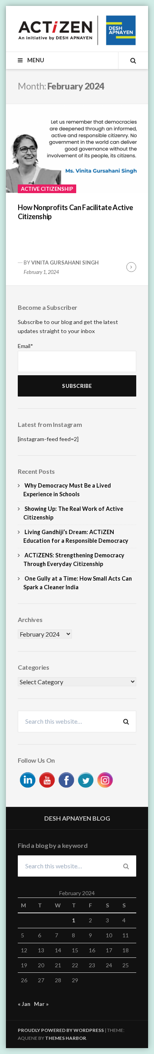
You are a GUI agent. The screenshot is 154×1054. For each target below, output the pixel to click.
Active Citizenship (47, 189)
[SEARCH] (127, 60)
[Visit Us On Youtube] (46, 778)
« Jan (24, 1003)
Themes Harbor (65, 1038)
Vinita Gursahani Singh (65, 262)
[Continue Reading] (131, 267)
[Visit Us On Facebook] (66, 778)
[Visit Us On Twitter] (85, 778)
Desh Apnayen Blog (77, 818)
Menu (35, 60)
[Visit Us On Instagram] (105, 778)
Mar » (41, 1003)
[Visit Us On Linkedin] (27, 778)
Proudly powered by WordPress (61, 1030)
